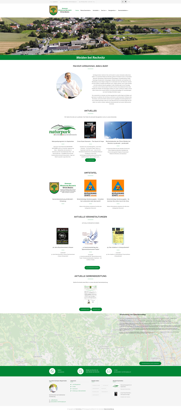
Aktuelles (105, 385)
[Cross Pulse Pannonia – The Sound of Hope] (90, 130)
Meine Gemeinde (85, 10)
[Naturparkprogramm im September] (63, 130)
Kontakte (103, 388)
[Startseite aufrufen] (60, 10)
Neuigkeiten (111, 10)
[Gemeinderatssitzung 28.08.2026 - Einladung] (63, 188)
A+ (122, 1)
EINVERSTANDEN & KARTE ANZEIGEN (150, 363)
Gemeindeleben (122, 10)
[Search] (129, 1)
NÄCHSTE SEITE (96, 309)
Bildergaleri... (95, 391)
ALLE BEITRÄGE (90, 160)
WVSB (73, 386)
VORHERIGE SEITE (85, 309)
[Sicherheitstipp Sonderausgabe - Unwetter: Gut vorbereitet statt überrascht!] (90, 188)
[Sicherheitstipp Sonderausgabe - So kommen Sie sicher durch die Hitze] (118, 188)
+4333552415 (55, 1)
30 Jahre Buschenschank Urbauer (63, 247)
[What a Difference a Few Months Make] (116, 386)
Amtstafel (95, 10)
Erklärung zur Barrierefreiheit (79, 390)
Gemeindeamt (95, 388)
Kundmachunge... (96, 385)
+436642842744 (54, 400)
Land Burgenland (76, 384)
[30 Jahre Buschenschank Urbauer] (63, 236)
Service (103, 10)
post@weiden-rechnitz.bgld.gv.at (69, 1)
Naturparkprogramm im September (63, 141)
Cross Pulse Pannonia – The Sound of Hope (90, 141)
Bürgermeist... (105, 391)
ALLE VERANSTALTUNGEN (92, 267)
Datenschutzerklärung (109, 409)
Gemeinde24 (78, 409)
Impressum (75, 388)
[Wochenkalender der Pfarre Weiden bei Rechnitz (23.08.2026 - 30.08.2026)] (118, 130)
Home (77, 10)
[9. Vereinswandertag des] (90, 236)
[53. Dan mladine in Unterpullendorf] (118, 236)
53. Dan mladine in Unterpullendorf (118, 247)
